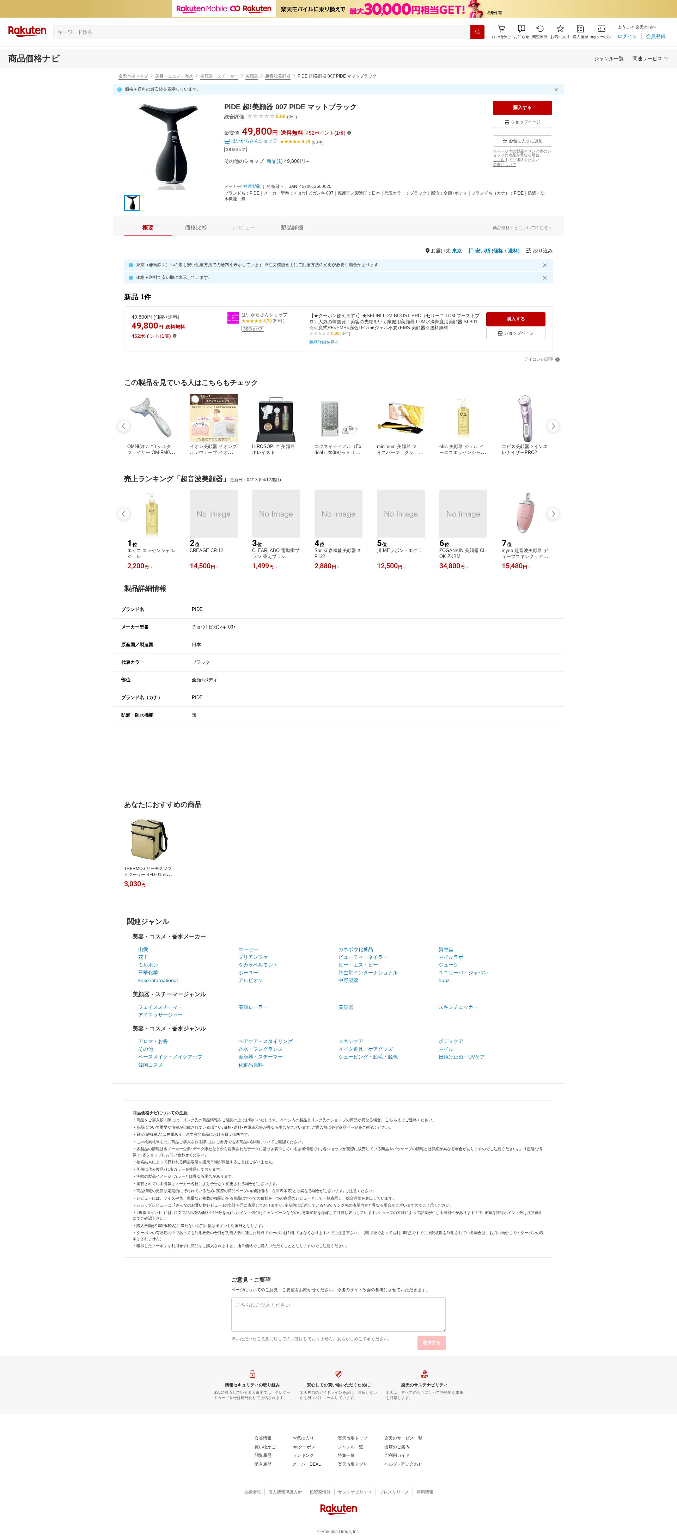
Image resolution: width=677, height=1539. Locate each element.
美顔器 (251, 76)
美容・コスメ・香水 (174, 76)
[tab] (148, 227)
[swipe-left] (123, 426)
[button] (521, 32)
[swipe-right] (553, 426)
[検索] (477, 32)
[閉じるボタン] (557, 89)
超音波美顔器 (278, 76)
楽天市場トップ (133, 76)
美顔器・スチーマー (219, 76)
